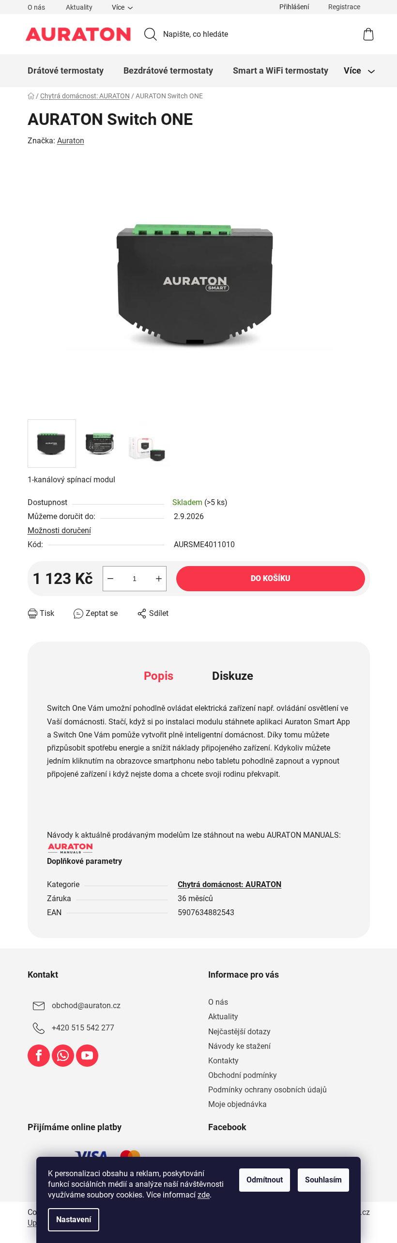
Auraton (70, 140)
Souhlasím (323, 1179)
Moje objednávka (237, 1104)
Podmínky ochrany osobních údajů (267, 1089)
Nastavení (73, 1219)
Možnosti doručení (59, 530)
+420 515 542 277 (83, 1028)
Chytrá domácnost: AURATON (229, 884)
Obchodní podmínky (242, 1075)
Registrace (344, 7)
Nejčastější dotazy (239, 1031)
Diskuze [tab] (232, 676)
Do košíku (270, 578)
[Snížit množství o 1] (110, 579)
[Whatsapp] (63, 1055)
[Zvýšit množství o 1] (159, 579)
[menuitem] (65, 70)
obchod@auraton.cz (86, 1006)
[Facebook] (39, 1055)
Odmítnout (264, 1179)
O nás (36, 7)
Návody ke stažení (239, 1046)
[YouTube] (87, 1055)
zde (204, 1194)
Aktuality (79, 7)
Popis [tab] (158, 676)
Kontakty (223, 1060)
